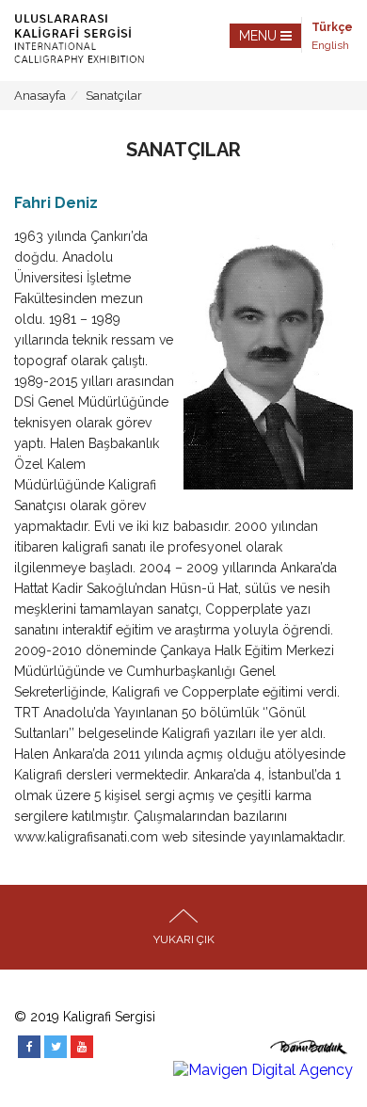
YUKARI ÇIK (184, 939)
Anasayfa (40, 95)
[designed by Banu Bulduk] (309, 1052)
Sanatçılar (114, 95)
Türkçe (332, 27)
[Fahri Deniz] (268, 363)
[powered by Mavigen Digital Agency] (263, 1070)
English (330, 45)
